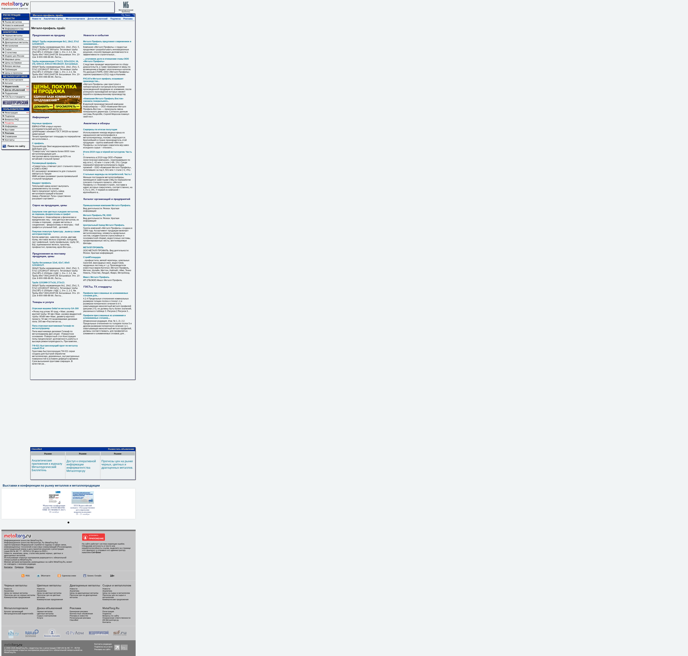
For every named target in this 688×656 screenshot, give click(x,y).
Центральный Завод (103, 225)
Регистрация (11, 112)
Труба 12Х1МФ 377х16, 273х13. (48, 282)
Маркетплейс (12, 86)
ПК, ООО (97, 215)
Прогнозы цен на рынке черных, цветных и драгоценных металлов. (117, 464)
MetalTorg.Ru (110, 608)
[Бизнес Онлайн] (52, 636)
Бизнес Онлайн (94, 576)
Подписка (10, 116)
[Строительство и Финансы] (120, 636)
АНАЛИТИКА (10, 32)
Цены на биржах (13, 63)
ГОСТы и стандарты (15, 97)
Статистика (11, 52)
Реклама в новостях (79, 616)
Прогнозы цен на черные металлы (19, 595)
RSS (28, 576)
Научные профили (42, 123)
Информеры (11, 126)
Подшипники (11, 93)
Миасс (96, 277)
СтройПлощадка (92, 257)
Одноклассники (69, 576)
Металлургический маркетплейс (19, 614)
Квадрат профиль (41, 183)
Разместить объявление (121, 449)
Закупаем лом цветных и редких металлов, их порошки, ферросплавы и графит (55, 212)
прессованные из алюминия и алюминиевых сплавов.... (104, 316)
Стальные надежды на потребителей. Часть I (107, 174)
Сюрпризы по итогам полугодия (100, 129)
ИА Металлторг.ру (110, 620)
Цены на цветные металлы (49, 593)
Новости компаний (14, 25)
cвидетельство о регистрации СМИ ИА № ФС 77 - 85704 (54, 648)
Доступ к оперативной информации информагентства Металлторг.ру (81, 466)
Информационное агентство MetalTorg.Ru (23, 540)
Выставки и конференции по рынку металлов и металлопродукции (51, 485)
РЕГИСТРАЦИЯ (11, 15)
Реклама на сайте (102, 649)
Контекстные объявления (81, 614)
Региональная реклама (80, 618)
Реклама (9, 133)
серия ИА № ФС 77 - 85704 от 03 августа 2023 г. (26, 551)
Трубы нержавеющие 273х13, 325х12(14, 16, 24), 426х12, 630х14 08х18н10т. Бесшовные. (55, 62)
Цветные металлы (14, 39)
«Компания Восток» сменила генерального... (103, 99)
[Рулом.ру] (74, 636)
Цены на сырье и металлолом (116, 593)
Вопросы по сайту (110, 616)
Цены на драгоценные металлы (84, 593)
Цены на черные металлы (16, 593)
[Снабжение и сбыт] (13, 637)
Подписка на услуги (103, 647)
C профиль (38, 143)
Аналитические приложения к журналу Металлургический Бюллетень (47, 465)
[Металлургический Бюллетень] (98, 636)
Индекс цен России (14, 56)
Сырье (8, 49)
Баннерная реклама (79, 611)
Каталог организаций (13, 611)
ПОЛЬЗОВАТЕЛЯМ (13, 109)
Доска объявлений (15, 90)
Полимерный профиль (44, 163)
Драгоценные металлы (16, 42)
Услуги (40, 618)
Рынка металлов (13, 22)
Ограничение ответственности (116, 618)
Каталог (9, 83)
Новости (36, 19)
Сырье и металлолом (116, 585)
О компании (11, 136)
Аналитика (9, 591)
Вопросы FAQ (12, 119)
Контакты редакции (103, 644)
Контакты (10, 140)
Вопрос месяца (12, 66)
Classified (37, 449)
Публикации (11, 69)
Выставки (10, 129)
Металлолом (11, 46)
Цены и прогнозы (14, 73)
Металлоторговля (14, 80)
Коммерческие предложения (17, 597)
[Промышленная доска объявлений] (32, 637)
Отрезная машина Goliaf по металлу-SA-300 (55, 308)
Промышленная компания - (106, 205)
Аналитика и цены (53, 19)
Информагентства (14, 29)
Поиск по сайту (16, 146)
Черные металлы (14, 35)
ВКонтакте (45, 576)
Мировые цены (12, 59)
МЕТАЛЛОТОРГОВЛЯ (15, 76)
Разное (48, 454)
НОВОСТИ (9, 18)
